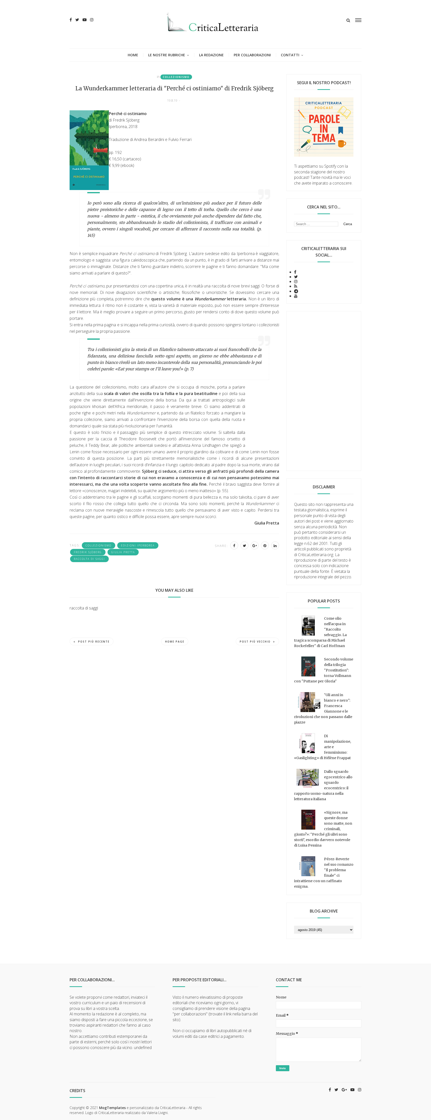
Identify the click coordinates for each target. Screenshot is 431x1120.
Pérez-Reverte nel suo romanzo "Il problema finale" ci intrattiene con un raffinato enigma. (323, 873)
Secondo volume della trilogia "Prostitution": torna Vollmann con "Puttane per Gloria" (323, 670)
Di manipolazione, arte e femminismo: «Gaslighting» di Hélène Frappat (322, 747)
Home (133, 55)
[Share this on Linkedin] (275, 545)
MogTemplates (112, 1107)
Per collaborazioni (252, 55)
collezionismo (176, 77)
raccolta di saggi (89, 559)
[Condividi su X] (244, 545)
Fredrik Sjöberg (88, 552)
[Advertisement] (323, 391)
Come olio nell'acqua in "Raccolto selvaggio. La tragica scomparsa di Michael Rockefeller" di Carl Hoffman (320, 632)
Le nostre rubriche (166, 55)
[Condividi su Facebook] (234, 545)
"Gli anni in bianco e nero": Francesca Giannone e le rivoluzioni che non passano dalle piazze (323, 709)
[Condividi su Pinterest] (265, 545)
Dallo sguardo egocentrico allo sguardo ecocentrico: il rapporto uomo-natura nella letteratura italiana (323, 785)
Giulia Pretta (123, 552)
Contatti (290, 55)
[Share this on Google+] (255, 545)
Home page (174, 641)
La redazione (211, 55)
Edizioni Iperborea (138, 545)
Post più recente (93, 641)
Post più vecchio (255, 641)
